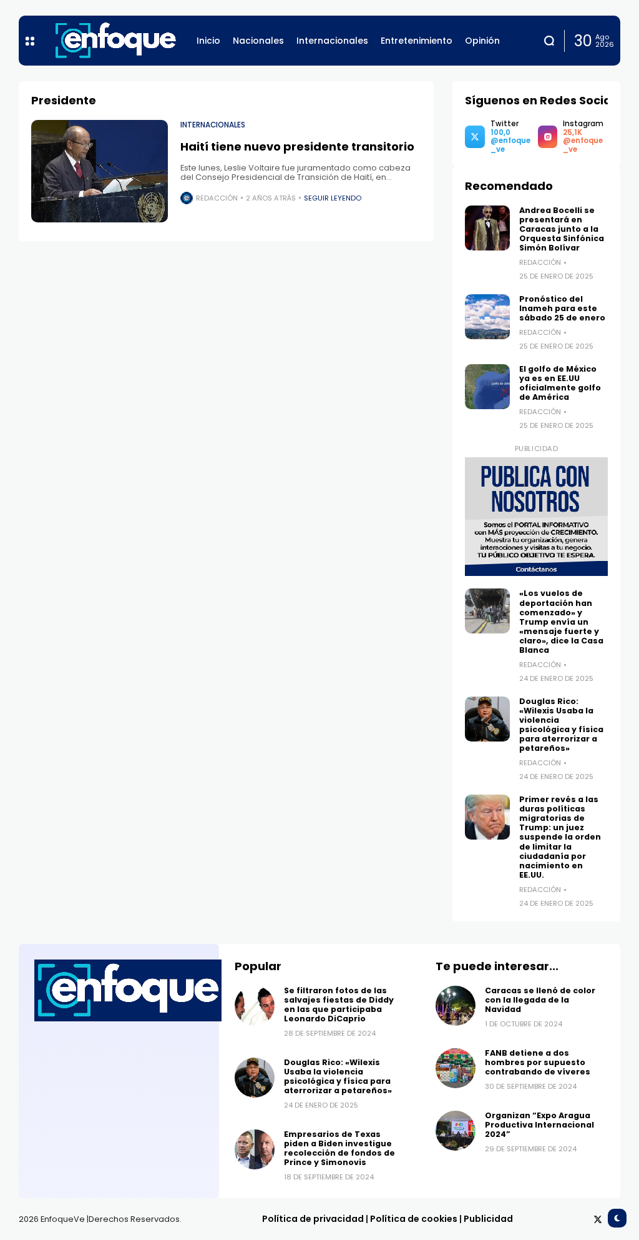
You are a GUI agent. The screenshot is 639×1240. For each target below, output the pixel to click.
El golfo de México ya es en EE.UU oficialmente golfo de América (560, 383)
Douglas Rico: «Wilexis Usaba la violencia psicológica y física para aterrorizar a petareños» (561, 725)
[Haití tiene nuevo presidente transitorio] (99, 171)
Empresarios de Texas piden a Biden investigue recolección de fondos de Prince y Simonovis (339, 1148)
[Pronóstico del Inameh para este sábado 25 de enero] (487, 316)
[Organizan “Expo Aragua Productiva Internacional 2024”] (456, 1131)
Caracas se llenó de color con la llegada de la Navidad (540, 999)
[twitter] (597, 1219)
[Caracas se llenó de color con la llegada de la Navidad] (456, 1006)
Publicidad (488, 1219)
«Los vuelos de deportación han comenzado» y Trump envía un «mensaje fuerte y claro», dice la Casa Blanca (561, 621)
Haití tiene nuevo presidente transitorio (297, 146)
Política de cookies (413, 1219)
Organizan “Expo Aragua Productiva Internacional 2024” (539, 1124)
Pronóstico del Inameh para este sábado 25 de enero (563, 308)
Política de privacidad (313, 1219)
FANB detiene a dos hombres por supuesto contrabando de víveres (537, 1062)
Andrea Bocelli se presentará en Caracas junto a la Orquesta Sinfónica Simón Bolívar (561, 229)
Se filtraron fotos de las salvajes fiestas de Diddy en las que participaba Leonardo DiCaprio (339, 1004)
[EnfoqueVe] (115, 40)
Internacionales (212, 125)
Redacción (217, 198)
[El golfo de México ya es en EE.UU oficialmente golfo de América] (487, 386)
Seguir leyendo (332, 198)
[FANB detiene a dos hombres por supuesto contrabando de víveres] (456, 1068)
